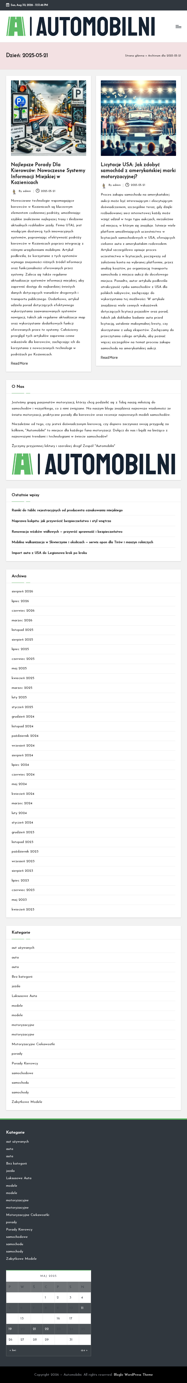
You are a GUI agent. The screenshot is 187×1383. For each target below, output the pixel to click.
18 (82, 1318)
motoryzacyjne (23, 1025)
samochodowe (22, 1073)
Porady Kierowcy (25, 1063)
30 (59, 1340)
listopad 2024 (22, 726)
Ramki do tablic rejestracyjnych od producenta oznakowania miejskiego (67, 510)
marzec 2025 (22, 688)
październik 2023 (25, 851)
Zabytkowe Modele (27, 1102)
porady (17, 1054)
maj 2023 (19, 900)
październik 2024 (25, 736)
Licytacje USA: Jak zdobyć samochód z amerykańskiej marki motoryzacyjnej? (138, 170)
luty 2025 (19, 697)
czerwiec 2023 (23, 890)
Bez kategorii (22, 977)
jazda (16, 986)
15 (46, 1318)
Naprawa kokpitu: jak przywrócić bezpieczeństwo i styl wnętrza (61, 521)
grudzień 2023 (23, 832)
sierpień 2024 (22, 755)
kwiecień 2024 (23, 794)
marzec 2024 (22, 803)
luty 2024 (19, 813)
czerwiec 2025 (23, 659)
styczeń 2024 (22, 822)
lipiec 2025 (20, 649)
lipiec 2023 (20, 880)
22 (47, 1329)
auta (15, 957)
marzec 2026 (22, 620)
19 (10, 1329)
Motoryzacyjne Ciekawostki (33, 1044)
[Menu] (178, 26)
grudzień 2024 (23, 717)
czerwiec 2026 (23, 611)
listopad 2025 (22, 630)
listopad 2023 (22, 842)
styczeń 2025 (22, 707)
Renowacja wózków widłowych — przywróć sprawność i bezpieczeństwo (67, 532)
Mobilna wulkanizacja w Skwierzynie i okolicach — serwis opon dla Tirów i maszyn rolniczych (82, 542)
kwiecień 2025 (23, 678)
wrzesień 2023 (23, 861)
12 (10, 1318)
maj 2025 (19, 668)
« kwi (12, 1350)
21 (34, 1329)
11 (82, 1308)
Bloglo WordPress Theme (133, 1375)
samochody (20, 1092)
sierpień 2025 (22, 640)
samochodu (20, 1083)
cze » (84, 1350)
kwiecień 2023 (23, 909)
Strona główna (134, 55)
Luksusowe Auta (24, 996)
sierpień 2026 (22, 591)
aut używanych (23, 948)
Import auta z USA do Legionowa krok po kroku (49, 553)
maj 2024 (19, 784)
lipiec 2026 (20, 601)
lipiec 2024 (20, 765)
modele (17, 1006)
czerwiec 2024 (23, 775)
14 (34, 1318)
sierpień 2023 (22, 871)
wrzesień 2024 (23, 746)
